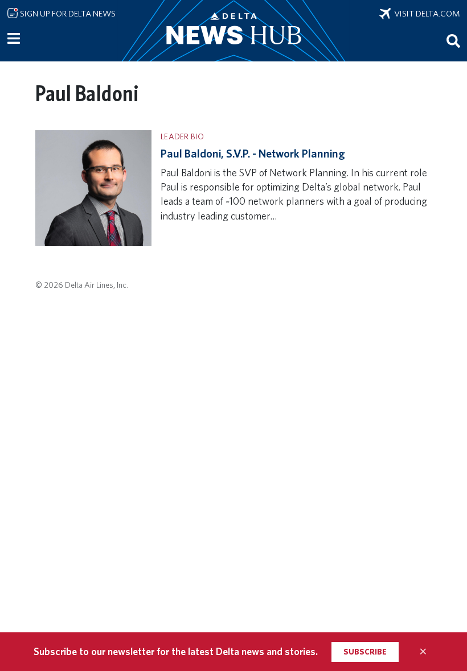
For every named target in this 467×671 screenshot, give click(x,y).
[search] (453, 41)
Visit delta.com (425, 14)
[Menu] (13, 38)
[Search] (453, 41)
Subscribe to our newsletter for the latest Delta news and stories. (176, 651)
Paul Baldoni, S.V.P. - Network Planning (253, 153)
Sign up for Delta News (67, 14)
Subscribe (365, 651)
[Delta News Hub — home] (233, 30)
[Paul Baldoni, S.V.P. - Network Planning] (93, 187)
